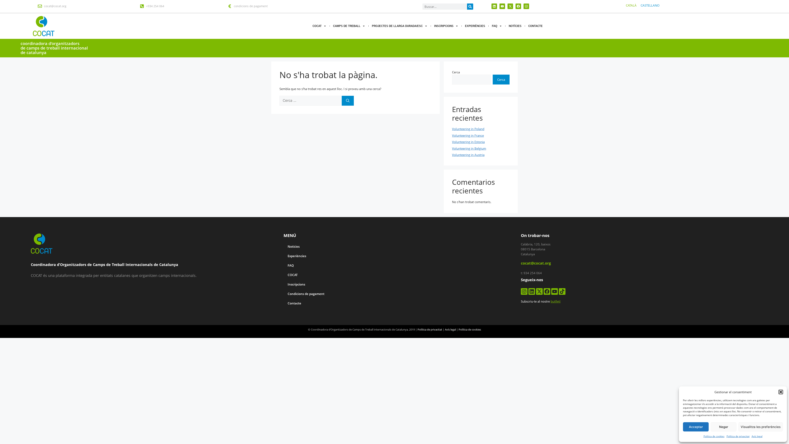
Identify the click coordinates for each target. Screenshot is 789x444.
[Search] (470, 6)
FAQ (494, 26)
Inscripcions (443, 26)
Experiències (475, 26)
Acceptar (696, 427)
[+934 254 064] (142, 6)
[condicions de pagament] (230, 6)
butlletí (556, 301)
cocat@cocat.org (55, 6)
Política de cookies (714, 436)
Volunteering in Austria (468, 155)
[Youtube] (502, 6)
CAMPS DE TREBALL (346, 26)
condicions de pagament (251, 6)
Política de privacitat (738, 436)
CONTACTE (535, 26)
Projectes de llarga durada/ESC (397, 26)
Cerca (456, 72)
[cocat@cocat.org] (40, 6)
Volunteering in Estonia (468, 142)
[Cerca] (348, 101)
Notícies (294, 246)
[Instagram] (526, 6)
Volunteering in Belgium (469, 148)
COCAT (317, 26)
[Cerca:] (310, 100)
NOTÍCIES (515, 26)
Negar (723, 427)
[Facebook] (518, 6)
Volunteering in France (468, 135)
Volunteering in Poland (468, 129)
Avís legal (757, 436)
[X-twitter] (510, 6)
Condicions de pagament (306, 294)
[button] (781, 392)
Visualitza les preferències (761, 427)
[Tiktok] (562, 291)
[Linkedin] (494, 6)
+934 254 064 (155, 6)
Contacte (294, 303)
